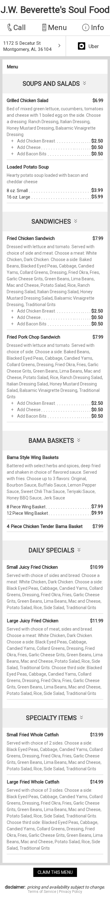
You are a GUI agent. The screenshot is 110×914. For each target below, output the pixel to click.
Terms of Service (42, 891)
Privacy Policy (70, 891)
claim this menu (55, 872)
